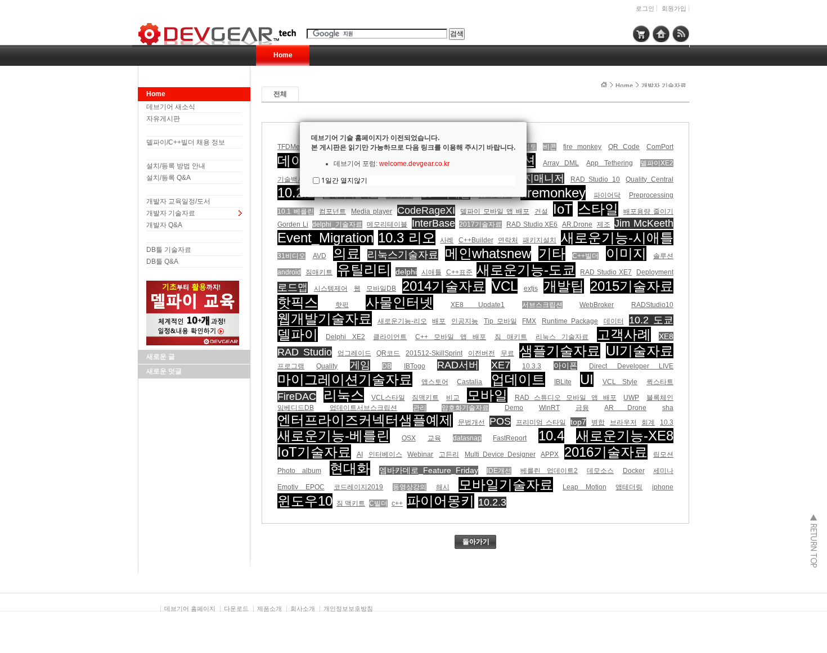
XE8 (666, 336)
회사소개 (302, 608)
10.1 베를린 (295, 211)
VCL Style (620, 382)
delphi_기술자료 (337, 224)
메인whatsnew (488, 253)
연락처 (508, 240)
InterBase (433, 223)
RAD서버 (458, 365)
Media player (371, 211)
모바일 (487, 395)
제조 (603, 224)
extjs (531, 288)
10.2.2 (295, 192)
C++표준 (459, 272)
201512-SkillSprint (434, 353)
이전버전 (481, 353)
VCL (505, 286)
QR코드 (388, 353)
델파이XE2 (656, 163)
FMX (529, 321)
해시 (443, 487)
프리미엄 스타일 (541, 422)
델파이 (297, 334)
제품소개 (269, 608)
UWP (631, 398)
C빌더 (378, 503)
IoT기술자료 (314, 452)
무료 (507, 353)
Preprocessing (651, 195)
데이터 (614, 321)
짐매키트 (318, 272)
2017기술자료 (480, 224)
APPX (550, 454)
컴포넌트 (332, 211)
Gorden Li (292, 224)
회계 (648, 422)
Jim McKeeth (643, 223)
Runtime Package (570, 321)
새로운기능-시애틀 (617, 237)
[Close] (526, 122)
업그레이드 (354, 353)
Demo (514, 408)
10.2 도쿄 (651, 320)
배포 (439, 321)
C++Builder (476, 240)
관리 (419, 408)
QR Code (624, 147)
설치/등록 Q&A (168, 178)
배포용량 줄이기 (648, 211)
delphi (406, 271)
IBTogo (414, 366)
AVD (319, 256)
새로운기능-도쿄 (526, 269)
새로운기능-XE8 (624, 435)
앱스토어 (434, 382)
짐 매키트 (511, 337)
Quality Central (649, 179)
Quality (327, 366)
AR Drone (625, 408)
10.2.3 (492, 502)
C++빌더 (585, 256)
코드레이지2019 (358, 487)
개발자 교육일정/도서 (178, 201)
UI (587, 379)
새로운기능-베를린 (333, 435)
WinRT (549, 408)
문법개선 (471, 422)
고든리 (449, 454)
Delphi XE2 (345, 337)
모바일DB (381, 288)
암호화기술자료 (465, 408)
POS (500, 421)
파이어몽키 (440, 500)
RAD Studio (304, 352)
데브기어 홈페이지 (189, 608)
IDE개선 (499, 471)
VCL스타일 (388, 398)
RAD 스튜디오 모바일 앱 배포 (566, 398)
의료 (346, 253)
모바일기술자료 (506, 484)
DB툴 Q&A (162, 261)
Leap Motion (584, 487)
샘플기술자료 (559, 350)
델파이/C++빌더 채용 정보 (185, 142)
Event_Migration (325, 237)
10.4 (551, 435)
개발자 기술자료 (170, 213)
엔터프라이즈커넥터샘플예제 (365, 419)
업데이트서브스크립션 (363, 408)
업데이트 (518, 379)
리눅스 (343, 395)
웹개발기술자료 (324, 318)
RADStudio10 (652, 305)
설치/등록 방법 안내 (175, 166)
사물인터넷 (399, 302)
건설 (541, 211)
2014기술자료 (444, 286)
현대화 (350, 468)
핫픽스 (297, 302)
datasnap (467, 438)
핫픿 (342, 305)
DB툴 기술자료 (168, 250)
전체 (280, 94)
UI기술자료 (639, 350)
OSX (409, 438)
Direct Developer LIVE (631, 366)
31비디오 (291, 256)
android (289, 272)
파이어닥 (607, 195)
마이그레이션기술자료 (344, 379)
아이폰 (565, 365)
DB (387, 366)
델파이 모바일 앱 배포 (494, 211)
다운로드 (236, 608)
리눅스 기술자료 (562, 337)
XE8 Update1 (478, 305)
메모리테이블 (387, 224)
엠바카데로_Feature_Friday (428, 470)
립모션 (663, 454)
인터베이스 (385, 454)
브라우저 (623, 422)
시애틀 (431, 272)
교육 (434, 438)
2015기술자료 (631, 286)
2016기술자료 (606, 452)
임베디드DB (295, 408)
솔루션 (663, 256)
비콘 (549, 147)
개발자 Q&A (164, 225)
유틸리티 (364, 269)
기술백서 (290, 179)
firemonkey (553, 192)
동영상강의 (409, 487)
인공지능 (464, 321)
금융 (582, 408)
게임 (360, 365)
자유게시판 (163, 119)
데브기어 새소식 (170, 107)
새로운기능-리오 (402, 321)
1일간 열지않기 (344, 180)
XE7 (500, 365)
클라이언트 (390, 337)
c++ (397, 503)
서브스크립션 (542, 305)
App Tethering (609, 163)
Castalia (469, 382)
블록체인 (659, 398)
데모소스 (600, 471)
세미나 (663, 471)
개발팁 (563, 286)
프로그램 (290, 366)
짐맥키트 (425, 398)
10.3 (666, 422)
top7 (578, 421)
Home (283, 55)
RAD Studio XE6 (532, 224)
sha (667, 408)
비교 (453, 398)
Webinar (420, 454)
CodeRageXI (426, 210)
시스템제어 (331, 288)
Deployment (654, 272)
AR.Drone (577, 224)
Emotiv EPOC (301, 487)
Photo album (299, 471)
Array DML (561, 163)
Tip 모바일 (500, 321)
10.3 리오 (406, 237)
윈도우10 (304, 500)
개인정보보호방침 (348, 608)
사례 (446, 240)
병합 (598, 422)
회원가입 (674, 8)
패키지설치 (539, 240)
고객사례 (624, 334)
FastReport (510, 438)
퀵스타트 (659, 382)
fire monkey (582, 147)
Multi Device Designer (500, 454)
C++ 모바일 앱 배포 (450, 337)
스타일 (598, 209)
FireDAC (296, 396)
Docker (634, 471)
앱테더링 (628, 487)
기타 (551, 253)
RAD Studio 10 (595, 179)
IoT (563, 209)
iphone (662, 487)
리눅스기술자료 (402, 254)
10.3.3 (531, 366)
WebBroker (596, 305)
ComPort (659, 147)
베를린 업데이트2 (549, 471)
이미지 (626, 253)
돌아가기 (475, 542)
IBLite (563, 382)
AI (360, 454)
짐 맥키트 (350, 503)
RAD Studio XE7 (606, 272)
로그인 (645, 8)
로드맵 (292, 287)
